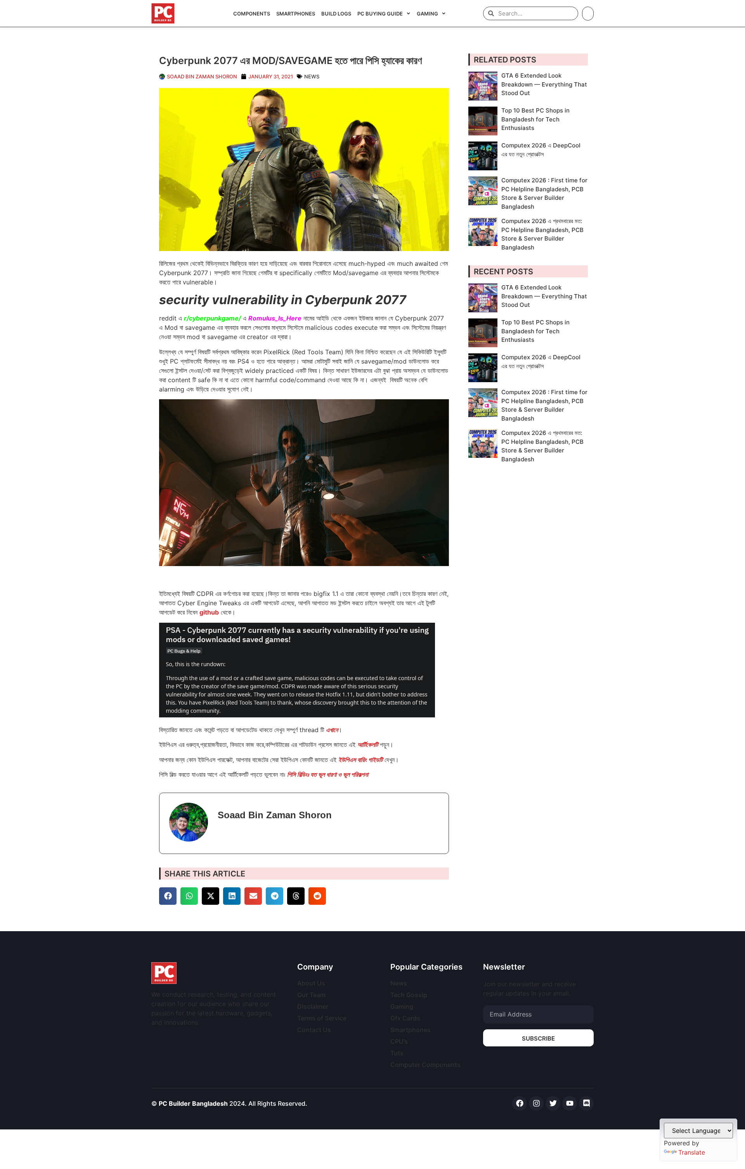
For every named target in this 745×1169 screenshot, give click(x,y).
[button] (168, 896)
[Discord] (586, 1103)
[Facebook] (519, 1103)
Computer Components (425, 1065)
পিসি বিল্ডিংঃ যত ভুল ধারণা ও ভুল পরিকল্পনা (327, 774)
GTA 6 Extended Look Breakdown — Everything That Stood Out (544, 84)
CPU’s (399, 1041)
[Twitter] (553, 1103)
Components (251, 13)
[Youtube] (569, 1103)
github (209, 612)
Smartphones (295, 13)
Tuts (397, 1053)
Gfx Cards (405, 1018)
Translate (691, 1152)
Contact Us (314, 1030)
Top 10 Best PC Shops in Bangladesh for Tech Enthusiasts (535, 119)
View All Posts (242, 833)
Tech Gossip (408, 995)
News (311, 76)
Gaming (427, 13)
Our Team (311, 995)
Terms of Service (322, 1018)
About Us (311, 983)
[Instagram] (536, 1103)
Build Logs (336, 13)
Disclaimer (312, 1006)
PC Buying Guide (380, 13)
